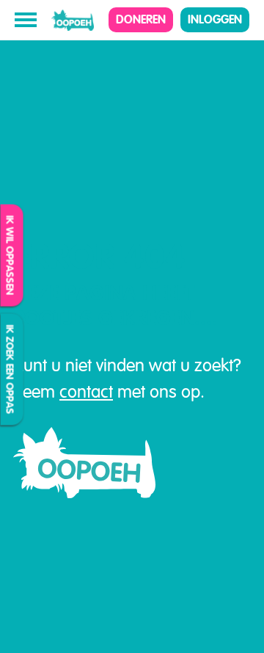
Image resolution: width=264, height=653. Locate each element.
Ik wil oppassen (10, 256)
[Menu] (26, 19)
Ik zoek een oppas (10, 370)
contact (86, 392)
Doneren (141, 19)
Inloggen (215, 19)
